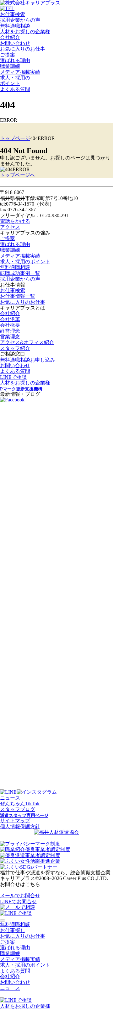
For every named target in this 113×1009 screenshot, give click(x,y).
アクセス (10, 227)
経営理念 (10, 331)
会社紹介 (10, 37)
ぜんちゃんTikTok (20, 803)
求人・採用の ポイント (15, 80)
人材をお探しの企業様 (25, 31)
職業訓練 (10, 66)
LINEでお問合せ (18, 901)
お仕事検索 (12, 14)
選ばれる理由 (15, 60)
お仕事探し (12, 930)
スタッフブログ (17, 809)
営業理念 (10, 336)
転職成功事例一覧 (20, 273)
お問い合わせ (15, 43)
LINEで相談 (13, 377)
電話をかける (15, 221)
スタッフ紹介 (15, 348)
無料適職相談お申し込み (27, 359)
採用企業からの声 (20, 20)
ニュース (10, 798)
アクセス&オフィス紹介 (27, 342)
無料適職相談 (15, 26)
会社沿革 (10, 319)
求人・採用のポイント (25, 261)
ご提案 (7, 54)
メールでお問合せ (20, 895)
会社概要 (10, 325)
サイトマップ (15, 820)
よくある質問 (15, 89)
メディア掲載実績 (20, 72)
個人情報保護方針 (20, 826)
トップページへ (17, 175)
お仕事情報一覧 (17, 296)
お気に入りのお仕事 (22, 48)
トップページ (15, 138)
